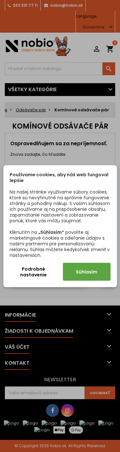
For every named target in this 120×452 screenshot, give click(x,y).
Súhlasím (86, 271)
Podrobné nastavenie (33, 272)
